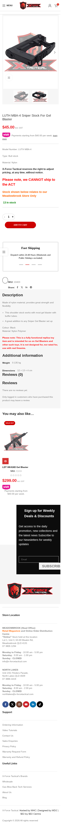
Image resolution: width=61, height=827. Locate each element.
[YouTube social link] (26, 704)
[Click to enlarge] (9, 77)
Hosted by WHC (28, 810)
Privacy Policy (9, 746)
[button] (6, 52)
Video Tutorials (9, 730)
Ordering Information (12, 725)
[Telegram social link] (31, 287)
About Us (6, 792)
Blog (4, 797)
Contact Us (7, 735)
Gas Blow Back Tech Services (17, 787)
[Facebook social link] (17, 287)
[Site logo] (30, 5)
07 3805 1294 (9, 646)
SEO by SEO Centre (30, 814)
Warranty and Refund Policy (16, 757)
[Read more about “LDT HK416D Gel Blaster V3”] (5, 461)
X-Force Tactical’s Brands (15, 776)
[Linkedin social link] (26, 287)
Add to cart (20, 225)
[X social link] (22, 287)
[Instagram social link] (19, 704)
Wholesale (7, 781)
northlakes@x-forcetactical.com (17, 694)
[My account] (50, 5)
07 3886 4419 (9, 679)
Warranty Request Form (14, 751)
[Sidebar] (4, 252)
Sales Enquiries (10, 741)
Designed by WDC (48, 810)
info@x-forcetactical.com (14, 661)
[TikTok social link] (40, 704)
